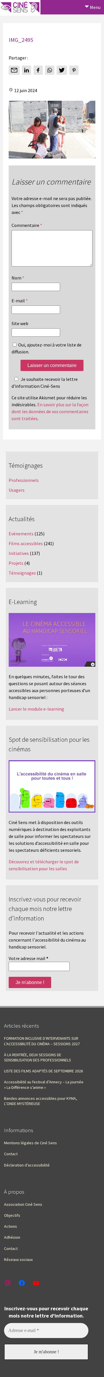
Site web (20, 323)
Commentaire (27, 225)
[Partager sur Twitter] (62, 70)
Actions (10, 1226)
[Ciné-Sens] (20, 8)
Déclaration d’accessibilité (27, 1165)
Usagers (17, 490)
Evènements (21, 533)
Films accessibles (26, 543)
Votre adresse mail (28, 958)
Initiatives (19, 553)
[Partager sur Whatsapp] (49, 70)
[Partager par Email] (14, 70)
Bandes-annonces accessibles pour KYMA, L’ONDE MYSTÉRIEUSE (40, 1101)
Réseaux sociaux (18, 1259)
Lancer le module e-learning (36, 709)
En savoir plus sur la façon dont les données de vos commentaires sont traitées (50, 411)
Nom (18, 278)
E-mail (20, 300)
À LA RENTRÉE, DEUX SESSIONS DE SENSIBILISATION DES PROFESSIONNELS (37, 1057)
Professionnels (24, 480)
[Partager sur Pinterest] (74, 70)
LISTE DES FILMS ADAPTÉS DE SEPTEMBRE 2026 (43, 1071)
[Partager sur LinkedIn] (26, 70)
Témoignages (22, 573)
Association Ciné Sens (23, 1204)
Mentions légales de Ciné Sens (30, 1142)
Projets (16, 563)
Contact (11, 1153)
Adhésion (12, 1237)
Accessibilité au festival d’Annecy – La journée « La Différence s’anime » (43, 1084)
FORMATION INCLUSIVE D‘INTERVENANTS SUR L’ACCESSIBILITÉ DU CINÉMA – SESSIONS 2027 (42, 1041)
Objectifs (12, 1215)
